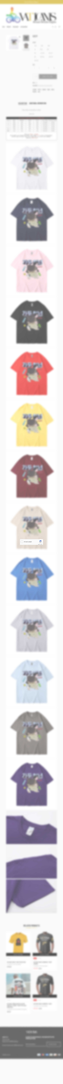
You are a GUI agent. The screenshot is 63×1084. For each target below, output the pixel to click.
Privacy (39, 544)
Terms (41, 544)
